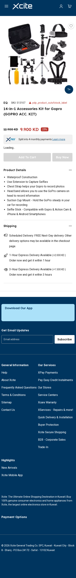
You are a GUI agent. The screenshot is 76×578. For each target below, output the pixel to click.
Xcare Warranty (47, 402)
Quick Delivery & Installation (55, 417)
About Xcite (8, 380)
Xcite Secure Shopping (52, 432)
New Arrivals (9, 467)
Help (4, 372)
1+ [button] (69, 89)
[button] (38, 54)
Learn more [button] (58, 139)
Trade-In (43, 447)
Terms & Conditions (13, 395)
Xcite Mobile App (12, 475)
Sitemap (6, 402)
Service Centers (48, 395)
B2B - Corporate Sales (52, 439)
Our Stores (44, 387)
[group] (27, 339)
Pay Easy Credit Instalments (55, 380)
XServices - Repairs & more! (55, 410)
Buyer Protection (48, 424)
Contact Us (8, 410)
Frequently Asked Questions (19, 387)
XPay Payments (48, 372)
